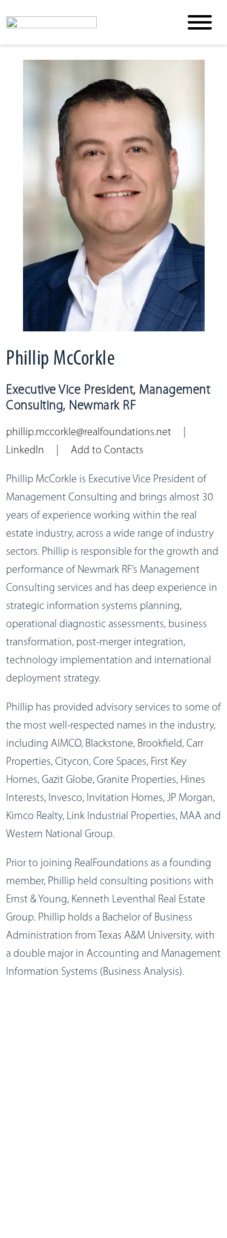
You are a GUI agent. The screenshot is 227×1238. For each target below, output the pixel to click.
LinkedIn (25, 450)
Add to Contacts (107, 450)
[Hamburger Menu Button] (200, 22)
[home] (83, 22)
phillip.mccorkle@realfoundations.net (88, 432)
